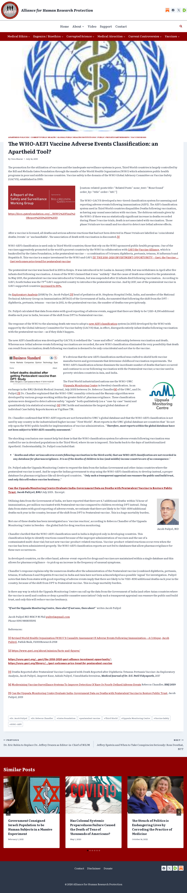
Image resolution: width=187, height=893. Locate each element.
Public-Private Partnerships (113, 137)
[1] (118, 237)
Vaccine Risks (138, 137)
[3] (71, 294)
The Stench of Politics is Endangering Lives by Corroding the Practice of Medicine (152, 827)
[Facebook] (173, 10)
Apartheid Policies (18, 137)
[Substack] (167, 10)
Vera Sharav (17, 158)
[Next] (178, 812)
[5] (18, 393)
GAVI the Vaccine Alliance (143, 249)
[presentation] (32, 795)
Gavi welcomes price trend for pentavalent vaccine (40, 261)
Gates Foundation (66, 718)
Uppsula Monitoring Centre (135, 718)
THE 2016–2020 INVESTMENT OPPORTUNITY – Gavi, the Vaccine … (137, 257)
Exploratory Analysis (25, 294)
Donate (108, 868)
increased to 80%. (51, 286)
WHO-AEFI (15, 724)
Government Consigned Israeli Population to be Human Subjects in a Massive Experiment (30, 827)
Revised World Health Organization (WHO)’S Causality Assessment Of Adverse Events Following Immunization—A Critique (86, 638)
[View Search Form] (180, 26)
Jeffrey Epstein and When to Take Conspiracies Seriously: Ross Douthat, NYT (140, 744)
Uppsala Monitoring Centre (81, 385)
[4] (115, 389)
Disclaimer (94, 868)
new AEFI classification (103, 323)
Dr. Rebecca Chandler (42, 718)
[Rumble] (184, 10)
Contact (121, 26)
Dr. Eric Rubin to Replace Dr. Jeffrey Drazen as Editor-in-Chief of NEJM (47, 742)
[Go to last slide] (8, 812)
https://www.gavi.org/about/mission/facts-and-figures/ (46, 650)
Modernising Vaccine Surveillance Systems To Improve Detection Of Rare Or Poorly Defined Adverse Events (76, 684)
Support (106, 26)
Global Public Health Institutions (76, 137)
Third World (111, 718)
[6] (58, 405)
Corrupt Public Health (43, 137)
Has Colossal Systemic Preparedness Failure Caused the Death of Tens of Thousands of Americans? (92, 827)
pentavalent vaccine (89, 718)
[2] (95, 257)
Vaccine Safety (161, 718)
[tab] (87, 850)
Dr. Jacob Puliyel (18, 718)
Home (64, 26)
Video (92, 26)
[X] (178, 10)
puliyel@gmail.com (58, 616)
